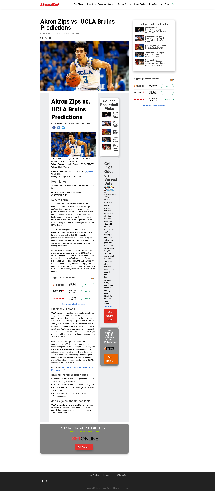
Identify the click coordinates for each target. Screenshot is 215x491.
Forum (167, 4)
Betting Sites (123, 4)
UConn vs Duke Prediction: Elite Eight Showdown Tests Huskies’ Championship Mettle (155, 62)
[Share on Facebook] (41, 38)
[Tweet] (58, 128)
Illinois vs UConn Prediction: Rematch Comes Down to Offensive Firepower (155, 30)
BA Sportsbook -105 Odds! (110, 196)
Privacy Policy (108, 475)
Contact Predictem (93, 475)
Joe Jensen (47, 33)
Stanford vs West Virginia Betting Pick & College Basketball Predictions (155, 47)
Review (87, 285)
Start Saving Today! (109, 316)
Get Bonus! (109, 359)
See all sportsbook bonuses (73, 304)
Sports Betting (140, 4)
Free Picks (78, 4)
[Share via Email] (50, 38)
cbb (77, 33)
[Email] (63, 128)
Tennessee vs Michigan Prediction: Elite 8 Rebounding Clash (154, 54)
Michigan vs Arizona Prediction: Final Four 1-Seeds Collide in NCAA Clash (154, 39)
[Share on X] (45, 38)
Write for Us (121, 475)
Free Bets (91, 4)
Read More (109, 306)
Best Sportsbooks (105, 4)
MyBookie (90, 171)
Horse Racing (154, 4)
